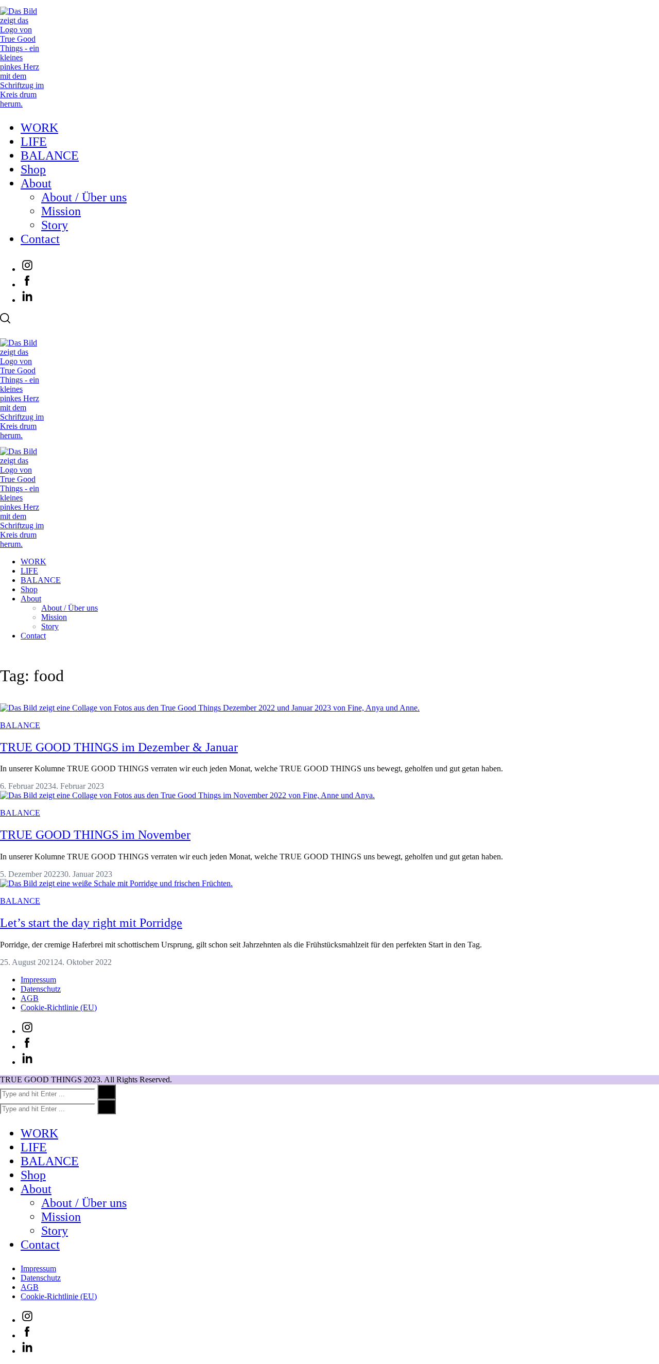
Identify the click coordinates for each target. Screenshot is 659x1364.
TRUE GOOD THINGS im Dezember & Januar (119, 747)
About (36, 183)
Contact (40, 239)
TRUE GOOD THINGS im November (95, 834)
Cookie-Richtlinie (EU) (59, 1007)
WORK (39, 127)
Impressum (38, 979)
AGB (30, 998)
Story (54, 225)
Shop (33, 169)
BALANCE (50, 155)
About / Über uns (84, 197)
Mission (61, 211)
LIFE (34, 141)
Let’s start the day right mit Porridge (91, 922)
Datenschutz (41, 989)
